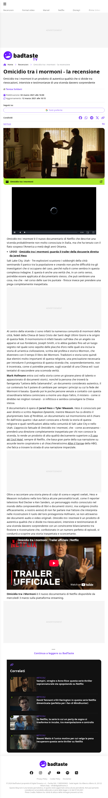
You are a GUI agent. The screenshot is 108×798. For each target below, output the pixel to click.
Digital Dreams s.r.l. (38, 783)
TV (103, 124)
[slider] (48, 232)
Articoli (41, 677)
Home (10, 64)
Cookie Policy (55, 779)
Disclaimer (67, 779)
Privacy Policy (42, 779)
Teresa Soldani (14, 89)
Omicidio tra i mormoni (21, 181)
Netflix (7, 124)
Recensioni (23, 64)
